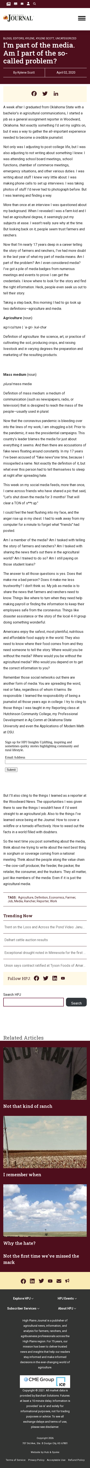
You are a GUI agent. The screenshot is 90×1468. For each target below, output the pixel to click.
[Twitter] (45, 94)
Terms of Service (16, 1460)
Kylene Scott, (45, 38)
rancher (29, 901)
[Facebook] (34, 94)
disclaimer (51, 1426)
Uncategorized (65, 38)
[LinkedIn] (55, 94)
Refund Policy (76, 1460)
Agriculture (25, 897)
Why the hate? (19, 1243)
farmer (70, 897)
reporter (43, 901)
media (18, 901)
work (53, 901)
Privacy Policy (36, 1460)
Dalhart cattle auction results (26, 940)
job (10, 901)
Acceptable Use (56, 1460)
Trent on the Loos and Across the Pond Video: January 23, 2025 (45, 927)
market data (57, 1390)
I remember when (22, 1174)
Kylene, (30, 38)
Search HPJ (12, 995)
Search (76, 1003)
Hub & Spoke (51, 1452)
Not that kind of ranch (27, 1106)
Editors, (18, 38)
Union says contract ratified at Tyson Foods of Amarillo (45, 965)
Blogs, (7, 38)
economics (56, 897)
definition (41, 897)
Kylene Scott (26, 72)
